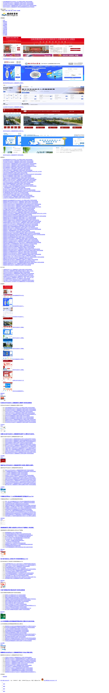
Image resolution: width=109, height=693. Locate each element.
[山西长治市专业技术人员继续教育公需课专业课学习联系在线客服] (7, 380)
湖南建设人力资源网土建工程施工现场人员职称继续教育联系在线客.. (20, 506)
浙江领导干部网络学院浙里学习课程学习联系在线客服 (17, 609)
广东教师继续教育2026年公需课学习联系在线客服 (14, 187)
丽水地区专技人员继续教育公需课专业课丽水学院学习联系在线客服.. (20, 484)
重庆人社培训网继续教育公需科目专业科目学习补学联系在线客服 (22, 243)
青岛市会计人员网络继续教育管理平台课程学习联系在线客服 (19, 669)
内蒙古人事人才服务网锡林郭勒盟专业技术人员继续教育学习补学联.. (20, 449)
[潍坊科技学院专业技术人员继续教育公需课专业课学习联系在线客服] (7, 306)
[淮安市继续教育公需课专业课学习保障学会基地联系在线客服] (7, 359)
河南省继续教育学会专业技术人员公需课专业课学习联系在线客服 (17, 1)
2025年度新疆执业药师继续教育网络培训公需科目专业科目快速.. (18, 621)
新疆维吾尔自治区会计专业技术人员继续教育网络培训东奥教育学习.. (20, 671)
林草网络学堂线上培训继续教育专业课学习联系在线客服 (18, 578)
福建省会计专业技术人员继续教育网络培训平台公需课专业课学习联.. (20, 658)
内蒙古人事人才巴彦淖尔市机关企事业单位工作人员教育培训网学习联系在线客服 (26, 257)
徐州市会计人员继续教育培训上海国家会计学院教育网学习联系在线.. (20, 661)
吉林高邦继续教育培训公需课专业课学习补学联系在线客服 (16, 193)
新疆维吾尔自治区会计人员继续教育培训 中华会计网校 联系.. (17, 652)
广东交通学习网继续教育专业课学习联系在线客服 (16, 472)
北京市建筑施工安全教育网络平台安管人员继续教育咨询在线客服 (20, 502)
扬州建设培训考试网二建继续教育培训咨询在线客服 (17, 504)
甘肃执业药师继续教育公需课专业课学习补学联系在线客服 (18, 640)
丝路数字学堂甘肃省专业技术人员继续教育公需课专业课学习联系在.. (19, 276)
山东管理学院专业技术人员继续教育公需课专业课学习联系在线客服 (23, 239)
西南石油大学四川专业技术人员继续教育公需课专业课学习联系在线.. (20, 420)
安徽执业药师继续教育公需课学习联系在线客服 (16, 632)
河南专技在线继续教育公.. (18, 391)
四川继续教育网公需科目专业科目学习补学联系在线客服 (15, 192)
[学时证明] (5, 261)
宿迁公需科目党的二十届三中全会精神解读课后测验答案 (18, 536)
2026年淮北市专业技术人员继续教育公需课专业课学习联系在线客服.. (20, 422)
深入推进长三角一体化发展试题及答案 (14, 539)
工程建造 (5, 27)
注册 (9, 10)
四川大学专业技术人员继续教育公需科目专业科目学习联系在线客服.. (20, 445)
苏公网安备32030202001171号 (50, 680)
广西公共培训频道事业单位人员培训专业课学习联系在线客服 (19, 574)
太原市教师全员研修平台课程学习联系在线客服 (16, 571)
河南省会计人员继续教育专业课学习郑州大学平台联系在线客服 (19, 662)
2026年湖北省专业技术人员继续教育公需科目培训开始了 (20, 258)
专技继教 (5, 24)
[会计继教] (5, 209)
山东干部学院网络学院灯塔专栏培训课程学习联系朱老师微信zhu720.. (20, 605)
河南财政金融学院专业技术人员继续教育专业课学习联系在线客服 (20, 476)
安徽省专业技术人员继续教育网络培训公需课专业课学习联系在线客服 (18, 178)
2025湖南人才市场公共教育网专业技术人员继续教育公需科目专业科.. (19, 280)
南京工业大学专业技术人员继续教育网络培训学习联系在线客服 (19, 470)
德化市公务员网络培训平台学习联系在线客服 (15, 596)
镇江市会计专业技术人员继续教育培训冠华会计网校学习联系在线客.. (20, 660)
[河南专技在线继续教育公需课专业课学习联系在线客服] (7, 391)
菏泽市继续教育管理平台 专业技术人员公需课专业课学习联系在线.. (19, 274)
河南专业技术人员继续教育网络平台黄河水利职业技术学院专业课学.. (20, 478)
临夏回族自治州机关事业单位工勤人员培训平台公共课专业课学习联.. (20, 577)
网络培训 (5, 30)
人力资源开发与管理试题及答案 (12, 541)
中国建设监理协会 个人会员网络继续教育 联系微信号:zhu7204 (17, 496)
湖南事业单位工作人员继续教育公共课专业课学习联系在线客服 (18, 269)
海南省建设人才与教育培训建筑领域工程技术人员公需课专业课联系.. (20, 515)
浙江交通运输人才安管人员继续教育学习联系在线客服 (17, 566)
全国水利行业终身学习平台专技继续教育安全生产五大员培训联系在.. (20, 511)
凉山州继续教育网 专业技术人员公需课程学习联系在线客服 (17, 278)
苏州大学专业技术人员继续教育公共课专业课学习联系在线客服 (19, 453)
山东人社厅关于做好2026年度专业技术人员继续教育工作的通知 (22, 255)
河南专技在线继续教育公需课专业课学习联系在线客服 (15, 172)
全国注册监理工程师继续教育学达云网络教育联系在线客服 (18, 509)
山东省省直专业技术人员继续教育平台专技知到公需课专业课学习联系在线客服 (25, 250)
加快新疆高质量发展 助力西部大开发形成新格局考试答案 (18, 533)
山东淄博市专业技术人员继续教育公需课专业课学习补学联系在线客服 (18, 196)
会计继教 (5, 34)
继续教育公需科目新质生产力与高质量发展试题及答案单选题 (19, 544)
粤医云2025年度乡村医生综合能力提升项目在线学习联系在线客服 (20, 635)
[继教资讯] (5, 245)
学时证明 (5, 28)
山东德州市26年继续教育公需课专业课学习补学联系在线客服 (16, 197)
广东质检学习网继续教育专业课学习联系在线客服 (16, 474)
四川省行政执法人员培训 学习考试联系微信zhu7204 (14, 558)
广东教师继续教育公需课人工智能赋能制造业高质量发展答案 (19, 535)
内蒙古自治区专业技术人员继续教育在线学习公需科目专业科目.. (18, 434)
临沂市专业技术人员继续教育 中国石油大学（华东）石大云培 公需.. (19, 277)
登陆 (6, 10)
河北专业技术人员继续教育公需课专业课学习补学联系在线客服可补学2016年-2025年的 (22, 171)
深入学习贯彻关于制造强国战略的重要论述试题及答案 (17, 537)
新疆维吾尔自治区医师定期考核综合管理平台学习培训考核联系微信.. (20, 639)
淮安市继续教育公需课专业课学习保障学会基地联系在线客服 (16, 167)
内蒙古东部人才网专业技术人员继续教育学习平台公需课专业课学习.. (20, 448)
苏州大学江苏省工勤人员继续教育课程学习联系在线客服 (18, 570)
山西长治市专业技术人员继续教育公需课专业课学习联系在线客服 (17, 170)
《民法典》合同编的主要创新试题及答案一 (15, 540)
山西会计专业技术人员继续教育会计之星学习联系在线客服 (21, 209)
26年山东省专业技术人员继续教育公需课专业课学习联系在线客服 (22, 253)
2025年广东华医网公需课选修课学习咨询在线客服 (16, 628)
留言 (12, 10)
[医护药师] (5, 216)
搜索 (4, 686)
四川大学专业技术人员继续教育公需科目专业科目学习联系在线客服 (23, 224)
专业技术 (5, 23)
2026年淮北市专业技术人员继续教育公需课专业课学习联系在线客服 (18, 182)
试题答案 (5, 29)
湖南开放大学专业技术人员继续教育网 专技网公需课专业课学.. (17, 465)
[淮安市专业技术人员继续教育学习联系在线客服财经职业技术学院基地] (7, 337)
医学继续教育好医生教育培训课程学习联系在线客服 (17, 630)
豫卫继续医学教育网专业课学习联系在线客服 (15, 636)
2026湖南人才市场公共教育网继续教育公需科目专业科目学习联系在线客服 (19, 186)
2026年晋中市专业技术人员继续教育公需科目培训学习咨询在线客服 (18, 4)
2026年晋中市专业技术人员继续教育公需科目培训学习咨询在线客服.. (20, 410)
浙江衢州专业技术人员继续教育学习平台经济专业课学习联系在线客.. (20, 480)
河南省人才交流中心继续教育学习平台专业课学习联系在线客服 (19, 475)
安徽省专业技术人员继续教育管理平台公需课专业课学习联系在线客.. (20, 483)
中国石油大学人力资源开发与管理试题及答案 (15, 543)
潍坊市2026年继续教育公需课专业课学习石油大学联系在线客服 (17, 176)
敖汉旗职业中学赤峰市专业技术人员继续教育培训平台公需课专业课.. (20, 446)
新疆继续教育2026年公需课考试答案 (13, 532)
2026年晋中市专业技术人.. (18, 316)
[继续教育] (5, 200)
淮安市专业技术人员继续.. (18, 327)
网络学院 (5, 32)
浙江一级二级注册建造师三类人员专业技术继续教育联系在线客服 (20, 501)
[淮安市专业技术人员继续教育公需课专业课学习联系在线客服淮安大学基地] (7, 348)
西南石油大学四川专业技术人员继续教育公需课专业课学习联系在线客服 (19, 180)
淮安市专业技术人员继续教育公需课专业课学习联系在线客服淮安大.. (20, 441)
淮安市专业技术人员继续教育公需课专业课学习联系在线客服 (16, 168)
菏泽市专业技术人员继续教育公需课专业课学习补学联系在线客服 (17, 195)
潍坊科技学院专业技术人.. (18, 306)
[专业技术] (5, 204)
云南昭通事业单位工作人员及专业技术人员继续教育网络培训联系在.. (20, 563)
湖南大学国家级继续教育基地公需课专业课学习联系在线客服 (16, 183)
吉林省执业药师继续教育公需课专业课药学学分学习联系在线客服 (20, 627)
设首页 (14, 10)
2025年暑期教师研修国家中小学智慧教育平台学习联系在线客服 (19, 573)
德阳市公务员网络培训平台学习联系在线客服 (15, 594)
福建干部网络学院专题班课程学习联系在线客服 (16, 597)
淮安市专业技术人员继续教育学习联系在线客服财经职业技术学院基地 (18, 6)
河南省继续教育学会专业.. (18, 295)
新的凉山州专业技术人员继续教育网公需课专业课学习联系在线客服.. (19, 273)
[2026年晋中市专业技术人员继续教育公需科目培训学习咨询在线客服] (7, 316)
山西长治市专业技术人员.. (18, 380)
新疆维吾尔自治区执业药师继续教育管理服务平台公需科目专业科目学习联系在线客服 (22, 174)
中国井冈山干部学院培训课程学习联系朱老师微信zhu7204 (18, 608)
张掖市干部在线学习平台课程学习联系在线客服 (16, 604)
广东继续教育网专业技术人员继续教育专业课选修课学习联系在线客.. (20, 471)
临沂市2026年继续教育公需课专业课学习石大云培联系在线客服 (17, 175)
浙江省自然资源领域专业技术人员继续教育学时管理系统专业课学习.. (20, 482)
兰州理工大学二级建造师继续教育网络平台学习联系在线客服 (19, 510)
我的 (4, 691)
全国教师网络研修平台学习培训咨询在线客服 (15, 567)
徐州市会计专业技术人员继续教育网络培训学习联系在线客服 (19, 667)
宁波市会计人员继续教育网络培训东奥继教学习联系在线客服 (19, 670)
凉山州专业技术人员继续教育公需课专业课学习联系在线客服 (16, 188)
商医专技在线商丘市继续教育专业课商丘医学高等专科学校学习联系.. (20, 479)
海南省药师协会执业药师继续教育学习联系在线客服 (17, 631)
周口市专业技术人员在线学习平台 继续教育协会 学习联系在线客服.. (19, 281)
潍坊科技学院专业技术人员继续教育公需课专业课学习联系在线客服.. (20, 409)
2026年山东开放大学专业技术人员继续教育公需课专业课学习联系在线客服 (24, 254)
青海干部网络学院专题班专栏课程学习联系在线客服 (17, 601)
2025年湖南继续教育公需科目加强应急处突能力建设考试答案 (19, 547)
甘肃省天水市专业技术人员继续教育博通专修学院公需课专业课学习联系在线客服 (26, 262)
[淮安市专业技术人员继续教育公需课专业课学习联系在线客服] (7, 369)
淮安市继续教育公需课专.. (18, 359)
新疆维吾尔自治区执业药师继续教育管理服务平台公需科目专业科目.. (20, 626)
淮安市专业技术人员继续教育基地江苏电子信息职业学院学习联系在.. (20, 438)
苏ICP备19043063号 (5, 680)
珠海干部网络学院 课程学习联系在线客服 (14, 602)
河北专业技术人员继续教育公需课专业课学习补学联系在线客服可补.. (20, 414)
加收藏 (18, 10)
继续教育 (5, 21)
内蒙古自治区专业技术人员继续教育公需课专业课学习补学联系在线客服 (24, 249)
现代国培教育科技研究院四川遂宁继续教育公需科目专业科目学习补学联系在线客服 (21, 191)
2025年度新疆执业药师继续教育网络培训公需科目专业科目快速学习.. (20, 634)
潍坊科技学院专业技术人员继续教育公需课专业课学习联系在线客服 (18, 2)
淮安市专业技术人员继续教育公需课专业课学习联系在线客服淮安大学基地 (19, 166)
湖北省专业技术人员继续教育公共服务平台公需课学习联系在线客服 (23, 259)
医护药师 (5, 33)
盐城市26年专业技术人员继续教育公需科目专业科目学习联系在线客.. (20, 450)
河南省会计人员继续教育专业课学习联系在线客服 (16, 664)
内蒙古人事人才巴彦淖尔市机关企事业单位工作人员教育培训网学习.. (20, 565)
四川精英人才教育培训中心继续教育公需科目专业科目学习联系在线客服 (19, 190)
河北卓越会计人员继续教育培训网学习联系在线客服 (17, 666)
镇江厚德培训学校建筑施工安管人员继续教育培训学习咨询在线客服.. (20, 569)
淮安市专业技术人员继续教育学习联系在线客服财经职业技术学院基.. (20, 440)
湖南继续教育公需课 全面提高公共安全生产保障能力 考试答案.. (17, 527)
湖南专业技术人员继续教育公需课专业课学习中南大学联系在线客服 (18, 184)
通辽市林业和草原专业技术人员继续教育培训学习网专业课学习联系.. (20, 452)
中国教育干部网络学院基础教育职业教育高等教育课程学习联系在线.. (20, 598)
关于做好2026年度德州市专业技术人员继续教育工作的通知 (21, 245)
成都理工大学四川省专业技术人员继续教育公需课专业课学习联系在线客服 (19, 179)
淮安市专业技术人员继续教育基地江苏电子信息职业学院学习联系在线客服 (19, 5)
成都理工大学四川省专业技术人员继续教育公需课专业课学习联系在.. (20, 444)
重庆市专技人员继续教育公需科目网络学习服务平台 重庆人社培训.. (19, 270)
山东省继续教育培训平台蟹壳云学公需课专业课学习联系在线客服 (22, 251)
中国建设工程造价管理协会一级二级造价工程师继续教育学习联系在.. (20, 507)
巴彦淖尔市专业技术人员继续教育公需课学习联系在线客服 (21, 247)
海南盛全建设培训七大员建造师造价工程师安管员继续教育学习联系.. (20, 514)
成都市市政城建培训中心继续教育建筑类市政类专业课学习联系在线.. (20, 505)
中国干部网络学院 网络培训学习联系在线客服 (13, 590)
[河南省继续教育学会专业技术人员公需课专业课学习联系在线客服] (7, 295)
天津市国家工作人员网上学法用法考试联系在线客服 (17, 575)
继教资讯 (5, 25)
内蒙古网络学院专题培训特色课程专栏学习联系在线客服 (18, 600)
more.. (2, 394)
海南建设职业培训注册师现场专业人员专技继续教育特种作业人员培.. (20, 513)
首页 (4, 20)
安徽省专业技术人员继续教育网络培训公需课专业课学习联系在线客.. (20, 419)
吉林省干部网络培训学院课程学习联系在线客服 (16, 606)
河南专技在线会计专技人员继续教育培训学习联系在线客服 (18, 665)
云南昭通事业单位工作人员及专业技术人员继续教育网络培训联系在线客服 (24, 242)
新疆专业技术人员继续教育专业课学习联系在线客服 (19, 264)
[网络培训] (5, 242)
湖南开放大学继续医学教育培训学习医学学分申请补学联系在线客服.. (20, 638)
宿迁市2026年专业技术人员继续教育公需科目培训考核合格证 (21, 261)
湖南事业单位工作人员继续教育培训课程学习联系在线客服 (21, 263)
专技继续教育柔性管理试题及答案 (13, 545)
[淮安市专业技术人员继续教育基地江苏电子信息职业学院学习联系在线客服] (7, 327)
